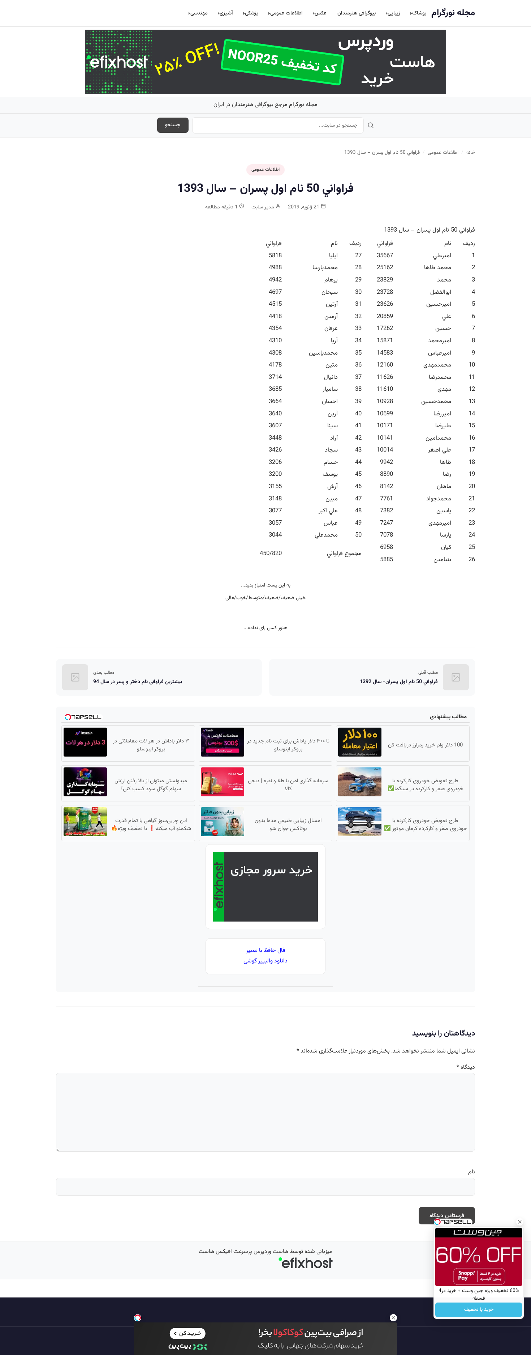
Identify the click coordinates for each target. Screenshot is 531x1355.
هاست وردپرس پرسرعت (260, 1251)
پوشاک (419, 13)
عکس (321, 13)
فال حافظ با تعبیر (265, 950)
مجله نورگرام (453, 13)
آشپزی (226, 13)
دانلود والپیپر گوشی (265, 961)
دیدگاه (466, 1067)
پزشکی (251, 13)
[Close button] (519, 1221)
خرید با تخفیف (478, 1310)
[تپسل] (137, 1317)
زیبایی (394, 13)
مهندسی (199, 13)
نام (471, 1172)
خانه (470, 152)
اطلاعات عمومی (286, 13)
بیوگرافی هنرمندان (356, 13)
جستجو (173, 125)
